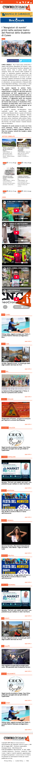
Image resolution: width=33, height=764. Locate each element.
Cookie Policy (19, 761)
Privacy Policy (8, 761)
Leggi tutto (28, 341)
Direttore (17, 751)
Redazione (11, 751)
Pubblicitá (24, 751)
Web (27, 761)
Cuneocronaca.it (19, 743)
